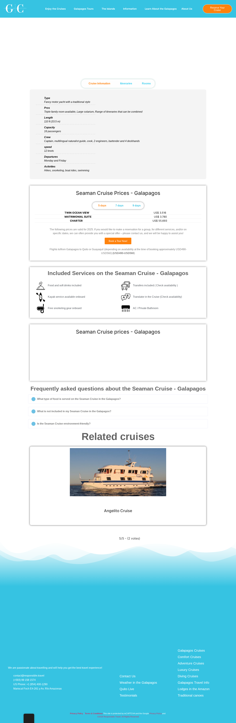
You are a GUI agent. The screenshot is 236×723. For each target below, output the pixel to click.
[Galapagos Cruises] (15, 13)
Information (130, 8)
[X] (228, 639)
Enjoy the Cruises (55, 8)
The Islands (108, 8)
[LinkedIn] (212, 639)
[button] (36, 356)
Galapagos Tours (83, 8)
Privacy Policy (155, 713)
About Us (186, 8)
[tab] (98, 83)
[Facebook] (205, 639)
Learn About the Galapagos (161, 8)
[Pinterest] (220, 639)
